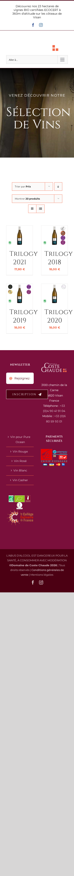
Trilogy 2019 (23, 316)
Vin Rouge (20, 451)
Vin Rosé (20, 461)
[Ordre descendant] (58, 186)
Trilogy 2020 (58, 316)
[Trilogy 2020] (54, 286)
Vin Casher (20, 480)
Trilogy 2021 (23, 258)
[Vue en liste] (40, 209)
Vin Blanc (20, 470)
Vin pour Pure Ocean (20, 439)
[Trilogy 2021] (19, 228)
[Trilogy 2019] (19, 286)
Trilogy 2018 (58, 258)
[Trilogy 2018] (54, 228)
